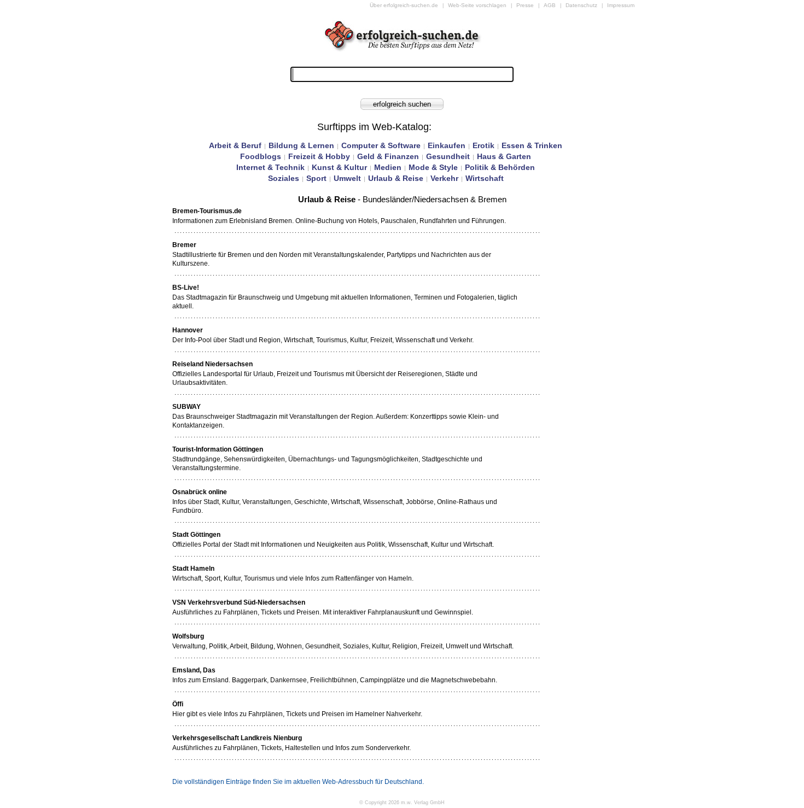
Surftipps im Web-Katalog (373, 126)
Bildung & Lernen (301, 145)
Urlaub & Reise (395, 178)
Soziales (283, 178)
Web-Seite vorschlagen (477, 5)
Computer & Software (381, 145)
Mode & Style (433, 167)
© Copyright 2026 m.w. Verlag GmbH (402, 802)
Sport (316, 178)
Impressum (620, 5)
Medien (387, 167)
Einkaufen (446, 145)
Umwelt (347, 178)
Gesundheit (448, 156)
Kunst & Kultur (339, 167)
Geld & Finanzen (388, 156)
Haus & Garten (504, 156)
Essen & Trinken (532, 145)
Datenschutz (581, 5)
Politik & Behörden (500, 167)
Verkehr (444, 178)
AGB (550, 5)
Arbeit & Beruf (235, 145)
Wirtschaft (484, 178)
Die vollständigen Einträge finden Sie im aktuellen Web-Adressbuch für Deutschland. (298, 782)
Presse (525, 5)
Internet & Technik (270, 167)
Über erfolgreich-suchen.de (404, 5)
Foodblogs (260, 156)
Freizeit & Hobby (319, 156)
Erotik (483, 145)
